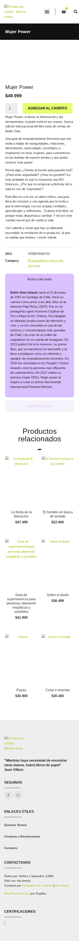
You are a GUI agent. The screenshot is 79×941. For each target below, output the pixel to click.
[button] (46, 11)
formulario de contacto (37, 885)
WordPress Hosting (17, 893)
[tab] (39, 279)
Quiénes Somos (15, 825)
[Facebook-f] (8, 795)
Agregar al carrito (47, 108)
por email (62, 885)
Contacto (10, 848)
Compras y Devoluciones (22, 836)
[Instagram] (18, 795)
